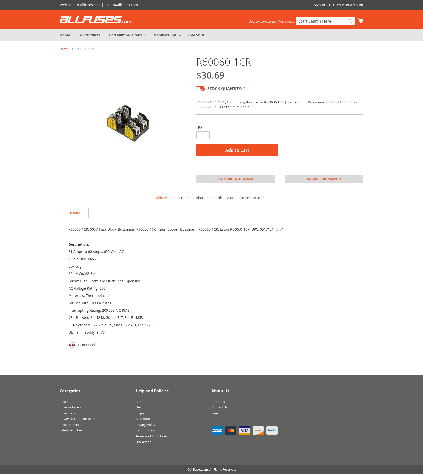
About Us (218, 401)
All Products (144, 419)
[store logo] (96, 19)
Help (139, 407)
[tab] (74, 213)
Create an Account (348, 4)
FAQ (139, 401)
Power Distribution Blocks (78, 419)
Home (64, 49)
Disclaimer (143, 442)
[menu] (211, 35)
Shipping (142, 413)
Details (74, 213)
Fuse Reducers (70, 407)
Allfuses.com (166, 197)
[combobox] (325, 21)
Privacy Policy (145, 424)
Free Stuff (218, 413)
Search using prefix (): (271, 21)
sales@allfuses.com (122, 4)
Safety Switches (71, 430)
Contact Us (219, 407)
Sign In (319, 4)
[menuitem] (65, 35)
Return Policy (145, 430)
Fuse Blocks (68, 413)
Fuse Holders (69, 424)
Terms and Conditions (151, 436)
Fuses (64, 401)
